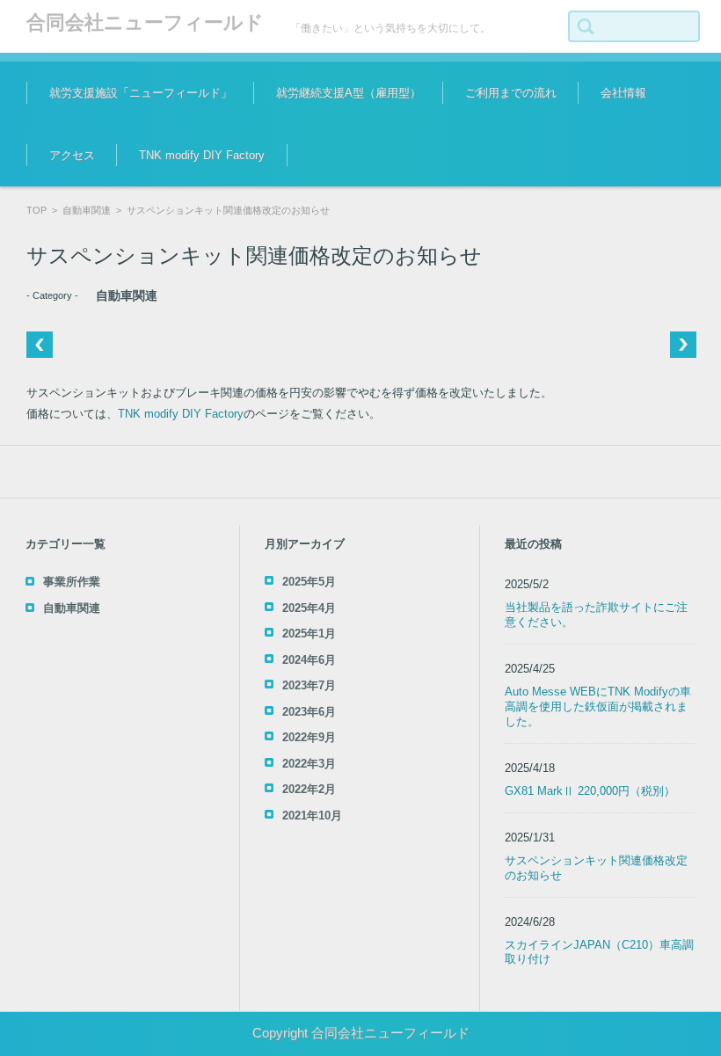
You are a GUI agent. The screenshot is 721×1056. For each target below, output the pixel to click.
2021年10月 (312, 815)
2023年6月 (309, 711)
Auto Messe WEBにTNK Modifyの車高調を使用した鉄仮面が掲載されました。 (598, 706)
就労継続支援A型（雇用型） (348, 92)
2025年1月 (309, 633)
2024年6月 (309, 659)
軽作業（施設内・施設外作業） (343, 145)
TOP (36, 210)
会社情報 (623, 92)
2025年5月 (309, 581)
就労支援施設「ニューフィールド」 (140, 92)
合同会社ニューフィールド (145, 22)
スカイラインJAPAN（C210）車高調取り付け (599, 952)
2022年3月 (309, 763)
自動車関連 (86, 210)
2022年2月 (309, 789)
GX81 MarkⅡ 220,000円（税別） (590, 790)
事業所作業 (71, 581)
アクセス (72, 155)
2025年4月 (309, 608)
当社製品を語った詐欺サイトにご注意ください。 (596, 615)
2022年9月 (309, 737)
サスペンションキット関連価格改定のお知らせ (596, 868)
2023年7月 (309, 685)
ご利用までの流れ (511, 92)
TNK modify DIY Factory (202, 155)
